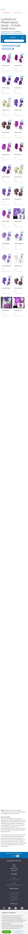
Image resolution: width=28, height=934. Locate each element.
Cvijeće (3, 9)
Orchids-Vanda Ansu (7, 48)
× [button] (25, 912)
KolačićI (9, 923)
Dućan (14, 866)
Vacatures (14, 870)
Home (14, 865)
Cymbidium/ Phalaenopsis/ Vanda (10, 45)
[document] (14, 920)
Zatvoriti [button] (6, 931)
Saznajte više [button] (18, 931)
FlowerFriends (14, 868)
